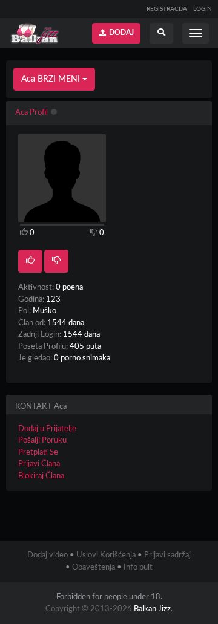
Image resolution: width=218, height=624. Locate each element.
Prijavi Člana (39, 464)
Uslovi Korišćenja (106, 555)
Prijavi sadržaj (167, 555)
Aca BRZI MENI (51, 79)
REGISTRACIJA (167, 9)
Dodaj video (47, 555)
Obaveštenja (93, 567)
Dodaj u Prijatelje (47, 429)
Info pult (138, 567)
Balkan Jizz (152, 609)
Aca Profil (31, 113)
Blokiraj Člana (41, 476)
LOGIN (202, 9)
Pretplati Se (38, 453)
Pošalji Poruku (42, 440)
